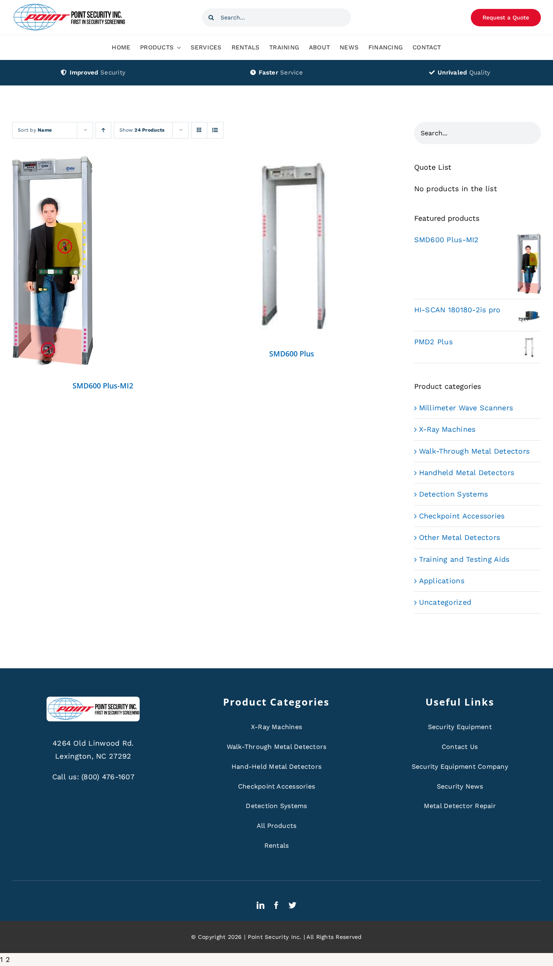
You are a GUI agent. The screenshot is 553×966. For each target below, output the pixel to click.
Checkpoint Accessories (462, 516)
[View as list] (215, 130)
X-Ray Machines (447, 429)
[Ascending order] (103, 130)
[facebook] (276, 905)
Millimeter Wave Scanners (466, 407)
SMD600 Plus (291, 353)
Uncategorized (445, 602)
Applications (441, 580)
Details (52, 264)
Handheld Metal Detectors (466, 472)
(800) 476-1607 (107, 776)
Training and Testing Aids (464, 559)
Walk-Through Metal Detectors (474, 451)
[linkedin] (260, 905)
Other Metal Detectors (459, 537)
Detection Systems (453, 494)
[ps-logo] (68, 6)
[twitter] (292, 905)
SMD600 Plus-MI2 (102, 385)
